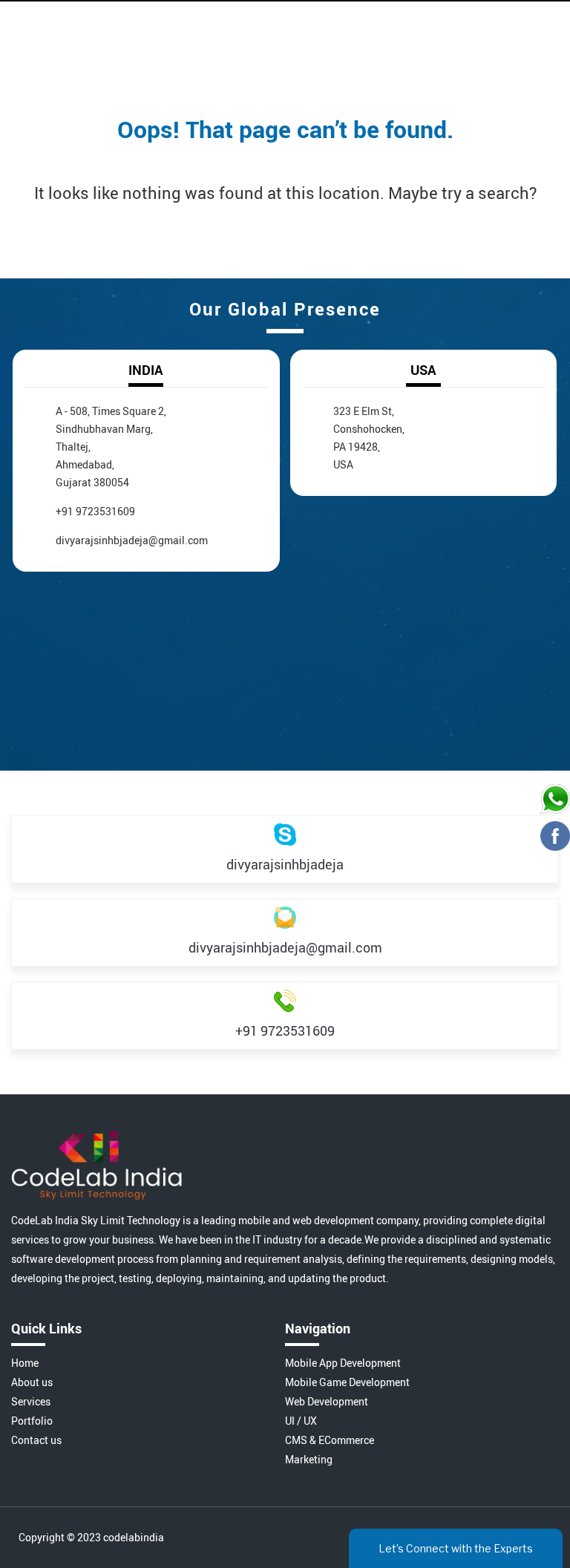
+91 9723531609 (95, 511)
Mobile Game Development (347, 1382)
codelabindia (133, 1537)
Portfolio (32, 1421)
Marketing (308, 1459)
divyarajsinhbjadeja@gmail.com (132, 540)
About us (32, 1382)
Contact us (36, 1440)
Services (30, 1401)
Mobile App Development (343, 1363)
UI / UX (301, 1421)
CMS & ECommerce (329, 1440)
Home (25, 1363)
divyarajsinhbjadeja (285, 864)
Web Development (326, 1401)
